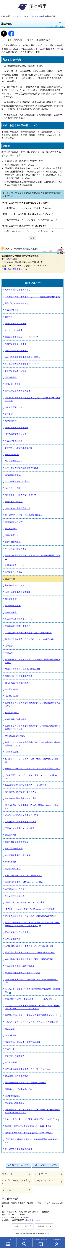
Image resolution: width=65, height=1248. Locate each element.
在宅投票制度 (11, 862)
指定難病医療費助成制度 (15, 434)
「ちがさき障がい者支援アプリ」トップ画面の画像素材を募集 (32, 297)
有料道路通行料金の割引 (15, 719)
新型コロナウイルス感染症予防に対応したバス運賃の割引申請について (32, 704)
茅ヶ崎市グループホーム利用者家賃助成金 (23, 515)
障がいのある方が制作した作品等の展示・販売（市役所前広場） (31, 981)
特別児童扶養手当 (13, 384)
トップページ (18, 16)
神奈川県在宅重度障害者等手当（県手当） (23, 357)
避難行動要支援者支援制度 (16, 842)
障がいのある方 (38, 16)
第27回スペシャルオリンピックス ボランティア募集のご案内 (32, 768)
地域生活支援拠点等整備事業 (17, 592)
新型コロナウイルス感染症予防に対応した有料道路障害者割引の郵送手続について (32, 727)
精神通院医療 (11, 421)
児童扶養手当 (11, 377)
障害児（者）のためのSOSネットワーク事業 (24, 902)
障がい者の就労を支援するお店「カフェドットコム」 (28, 1069)
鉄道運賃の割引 (12, 689)
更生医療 (9, 414)
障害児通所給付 (12, 535)
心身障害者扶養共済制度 (15, 371)
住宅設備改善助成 (13, 475)
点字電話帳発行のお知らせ (16, 889)
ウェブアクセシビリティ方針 (15, 1181)
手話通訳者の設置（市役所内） (18, 626)
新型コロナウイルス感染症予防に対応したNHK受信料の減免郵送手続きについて (32, 743)
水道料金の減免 (12, 752)
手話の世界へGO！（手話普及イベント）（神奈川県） (29, 999)
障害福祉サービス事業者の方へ (18, 1089)
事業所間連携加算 (13, 542)
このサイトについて (44, 1180)
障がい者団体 (11, 1035)
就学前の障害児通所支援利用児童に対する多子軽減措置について (32, 557)
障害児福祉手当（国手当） (16, 350)
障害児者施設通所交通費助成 (17, 508)
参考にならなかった (45, 208)
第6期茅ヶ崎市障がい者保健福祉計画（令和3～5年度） (29, 1126)
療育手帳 (9, 317)
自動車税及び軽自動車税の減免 (18, 676)
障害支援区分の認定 (14, 572)
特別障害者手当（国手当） (16, 344)
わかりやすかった (15, 220)
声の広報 (9, 653)
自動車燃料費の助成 (14, 502)
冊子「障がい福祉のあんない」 (18, 303)
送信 (32, 238)
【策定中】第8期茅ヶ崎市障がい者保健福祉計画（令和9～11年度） (32, 1140)
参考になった (13, 208)
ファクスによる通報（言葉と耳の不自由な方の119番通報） (31, 916)
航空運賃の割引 (12, 713)
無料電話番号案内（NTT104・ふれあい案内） (25, 882)
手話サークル (11, 1049)
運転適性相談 (11, 835)
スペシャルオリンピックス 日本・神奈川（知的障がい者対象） (31, 760)
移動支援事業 (11, 612)
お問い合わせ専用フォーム (14, 269)
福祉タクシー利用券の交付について (20, 495)
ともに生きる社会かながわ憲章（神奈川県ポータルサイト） (31, 1119)
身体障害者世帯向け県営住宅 (17, 855)
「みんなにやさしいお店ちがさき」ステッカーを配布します (31, 1022)
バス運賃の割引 (12, 696)
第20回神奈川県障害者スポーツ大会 (20, 798)
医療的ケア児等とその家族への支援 (20, 822)
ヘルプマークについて (14, 896)
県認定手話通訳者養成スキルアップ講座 (22, 973)
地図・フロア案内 (21, 1226)
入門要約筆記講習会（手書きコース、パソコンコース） (29, 946)
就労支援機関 (11, 1062)
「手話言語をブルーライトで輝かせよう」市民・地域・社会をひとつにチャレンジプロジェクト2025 (32, 1007)
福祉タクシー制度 (13, 488)
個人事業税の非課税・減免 (16, 683)
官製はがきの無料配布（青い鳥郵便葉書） (23, 875)
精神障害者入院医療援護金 (16, 427)
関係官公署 (10, 1029)
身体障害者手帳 (12, 310)
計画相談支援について (14, 565)
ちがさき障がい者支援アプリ (17, 290)
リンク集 (6, 1190)
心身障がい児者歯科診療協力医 (18, 448)
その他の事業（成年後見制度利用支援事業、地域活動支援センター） (32, 661)
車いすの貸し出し (13, 869)
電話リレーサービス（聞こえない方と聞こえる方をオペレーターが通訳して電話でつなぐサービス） (32, 924)
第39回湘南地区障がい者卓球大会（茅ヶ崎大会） (26, 785)
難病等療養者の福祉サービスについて (21, 337)
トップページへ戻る (47, 1165)
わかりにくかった (49, 220)
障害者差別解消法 (13, 1096)
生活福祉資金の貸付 (14, 522)
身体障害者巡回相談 (14, 441)
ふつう (28, 208)
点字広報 (9, 646)
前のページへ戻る (20, 1165)
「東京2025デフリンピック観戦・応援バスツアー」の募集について (32, 776)
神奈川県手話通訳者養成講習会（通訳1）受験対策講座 (29, 959)
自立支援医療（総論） (14, 407)
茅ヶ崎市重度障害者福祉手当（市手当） (22, 364)
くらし (27, 16)
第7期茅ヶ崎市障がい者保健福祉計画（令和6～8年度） (29, 1133)
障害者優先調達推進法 (14, 1103)
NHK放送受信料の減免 (15, 736)
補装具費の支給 (12, 454)
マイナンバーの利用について (17, 330)
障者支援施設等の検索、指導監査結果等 (22, 1042)
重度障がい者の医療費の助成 (17, 391)
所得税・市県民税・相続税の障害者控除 (22, 669)
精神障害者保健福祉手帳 (15, 323)
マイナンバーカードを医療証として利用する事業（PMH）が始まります (32, 399)
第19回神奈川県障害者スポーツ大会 (20, 792)
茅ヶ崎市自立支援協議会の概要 (18, 1149)
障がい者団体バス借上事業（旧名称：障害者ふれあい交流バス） (31, 806)
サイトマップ (40, 1174)
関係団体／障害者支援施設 (16, 1076)
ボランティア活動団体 (14, 1056)
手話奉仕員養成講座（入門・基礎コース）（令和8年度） (30, 639)
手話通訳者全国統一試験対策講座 (19, 966)
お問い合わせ (43, 1226)
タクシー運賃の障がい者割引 (17, 481)
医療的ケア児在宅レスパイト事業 (19, 828)
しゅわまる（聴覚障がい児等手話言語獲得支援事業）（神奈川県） (32, 990)
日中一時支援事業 (13, 605)
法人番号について (33, 1220)
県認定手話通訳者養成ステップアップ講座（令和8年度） (30, 952)
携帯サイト (7, 1174)
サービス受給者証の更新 (15, 549)
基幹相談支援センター (14, 585)
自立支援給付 (11, 529)
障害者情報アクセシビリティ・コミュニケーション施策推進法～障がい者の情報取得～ (32, 1111)
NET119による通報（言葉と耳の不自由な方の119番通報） (30, 909)
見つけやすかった (15, 231)
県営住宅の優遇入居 (14, 848)
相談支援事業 (11, 599)
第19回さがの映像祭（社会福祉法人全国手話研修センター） (31, 1015)
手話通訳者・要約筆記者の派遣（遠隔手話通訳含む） (28, 633)
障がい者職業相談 (13, 939)
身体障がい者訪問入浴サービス (18, 619)
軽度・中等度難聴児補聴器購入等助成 (21, 468)
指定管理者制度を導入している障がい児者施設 (25, 1082)
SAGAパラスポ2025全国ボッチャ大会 (21, 815)
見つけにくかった (49, 231)
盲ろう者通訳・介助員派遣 (16, 932)
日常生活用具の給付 (14, 461)
